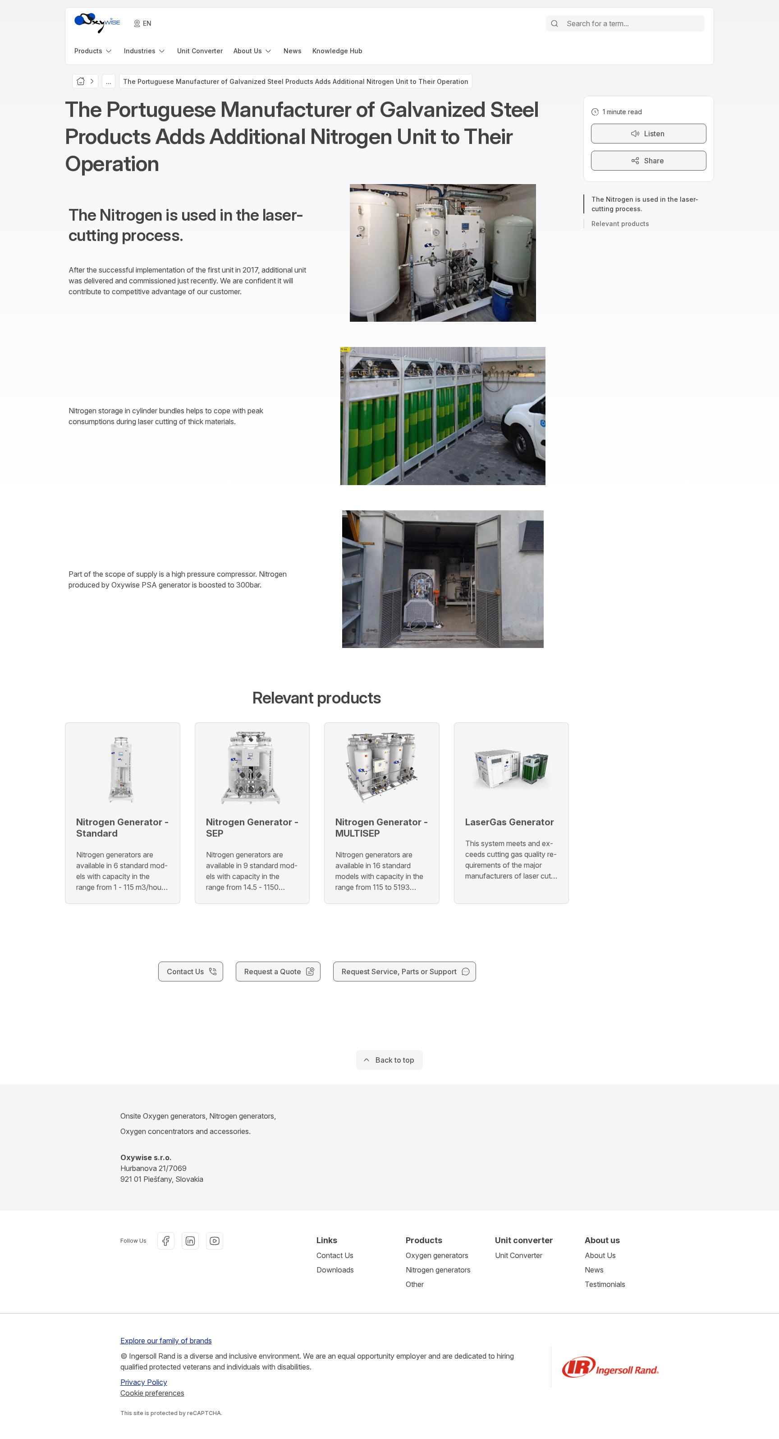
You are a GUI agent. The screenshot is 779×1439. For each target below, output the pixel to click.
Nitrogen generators (438, 1269)
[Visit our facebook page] (165, 1240)
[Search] (554, 23)
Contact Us (334, 1255)
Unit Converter (518, 1255)
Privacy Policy (143, 1382)
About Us (600, 1255)
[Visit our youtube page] (214, 1240)
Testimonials (605, 1284)
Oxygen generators (437, 1255)
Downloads (335, 1269)
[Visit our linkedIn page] (190, 1240)
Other (415, 1284)
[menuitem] (93, 51)
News (594, 1269)
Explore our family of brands (166, 1340)
